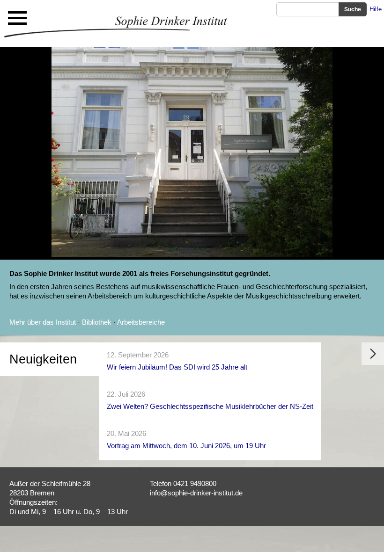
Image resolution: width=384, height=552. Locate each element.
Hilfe (375, 9)
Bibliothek (96, 322)
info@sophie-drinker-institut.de (196, 493)
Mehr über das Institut (42, 322)
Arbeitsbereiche (141, 322)
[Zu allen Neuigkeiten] (373, 362)
